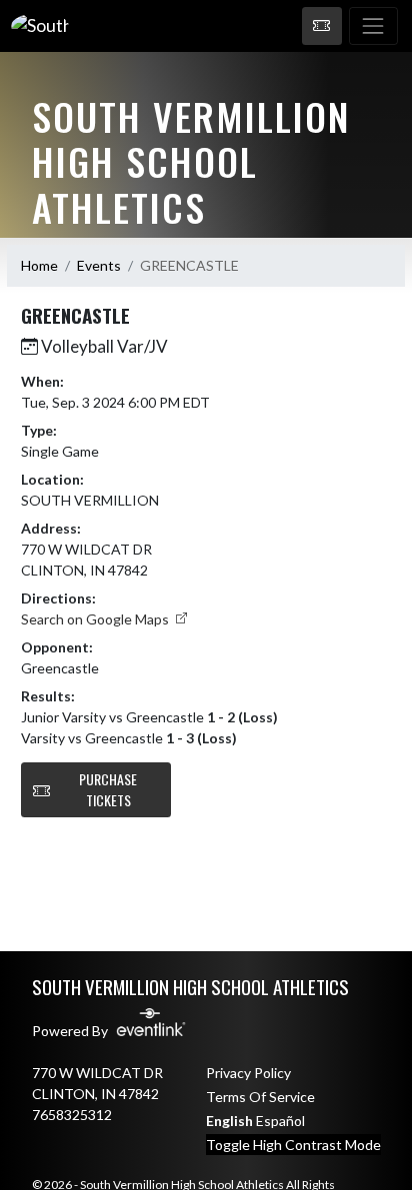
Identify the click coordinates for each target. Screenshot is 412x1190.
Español (280, 1120)
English (229, 1120)
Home (39, 265)
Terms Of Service (260, 1096)
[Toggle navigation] (373, 26)
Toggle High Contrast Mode (293, 1144)
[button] (322, 26)
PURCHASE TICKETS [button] (108, 789)
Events (99, 265)
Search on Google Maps (96, 618)
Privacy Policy (248, 1072)
